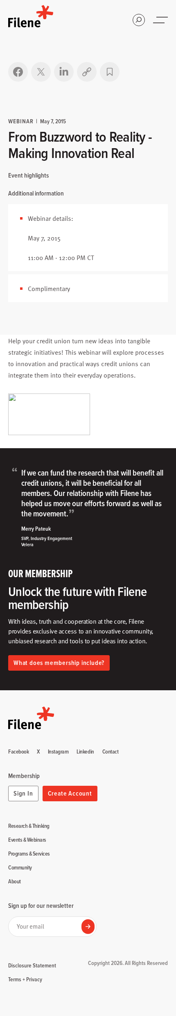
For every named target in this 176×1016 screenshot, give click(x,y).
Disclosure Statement (32, 965)
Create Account (70, 793)
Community (20, 867)
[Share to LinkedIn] (64, 72)
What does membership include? (59, 662)
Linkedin (85, 752)
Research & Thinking (29, 826)
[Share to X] (41, 72)
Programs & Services (29, 854)
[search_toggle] (139, 20)
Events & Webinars (27, 840)
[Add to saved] (110, 72)
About (14, 881)
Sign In (23, 793)
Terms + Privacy (25, 979)
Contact (110, 752)
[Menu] (161, 20)
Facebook (18, 752)
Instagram (58, 752)
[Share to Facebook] (18, 72)
